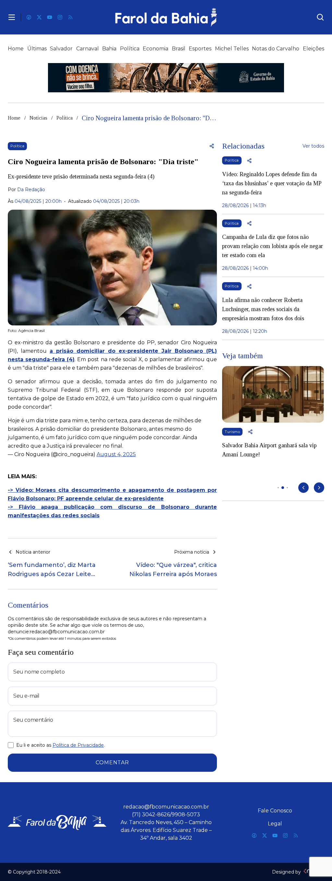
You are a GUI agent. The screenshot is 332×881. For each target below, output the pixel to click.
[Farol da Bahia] (166, 17)
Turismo (232, 431)
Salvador (61, 49)
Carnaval (87, 49)
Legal (275, 824)
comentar (112, 762)
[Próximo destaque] (319, 487)
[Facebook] (28, 17)
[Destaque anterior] (303, 487)
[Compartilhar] (212, 146)
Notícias (38, 118)
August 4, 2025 (116, 454)
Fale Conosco (275, 811)
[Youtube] (49, 17)
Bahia (109, 49)
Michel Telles (232, 49)
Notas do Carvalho (275, 49)
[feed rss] (70, 17)
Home (16, 49)
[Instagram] (60, 17)
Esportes (200, 49)
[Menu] (12, 17)
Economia (155, 49)
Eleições (313, 49)
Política (129, 49)
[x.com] (39, 17)
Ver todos (313, 146)
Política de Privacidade (78, 745)
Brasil (178, 49)
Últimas (37, 49)
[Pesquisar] (320, 17)
